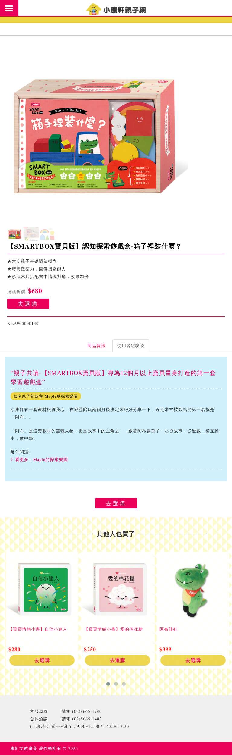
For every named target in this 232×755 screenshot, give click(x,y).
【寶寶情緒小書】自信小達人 (37, 629)
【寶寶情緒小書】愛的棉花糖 (113, 629)
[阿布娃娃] (193, 588)
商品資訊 (96, 345)
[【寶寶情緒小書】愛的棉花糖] (117, 588)
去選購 (28, 303)
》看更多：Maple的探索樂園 (39, 459)
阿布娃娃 (169, 629)
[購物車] (220, 7)
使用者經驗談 (130, 345)
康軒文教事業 (24, 748)
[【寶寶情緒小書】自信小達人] (42, 588)
